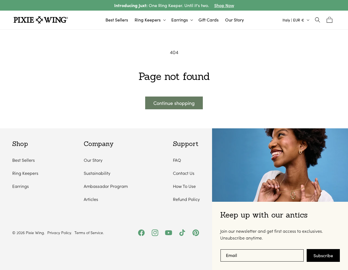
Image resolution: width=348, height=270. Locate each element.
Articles (91, 199)
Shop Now (224, 5)
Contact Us (183, 173)
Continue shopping (174, 103)
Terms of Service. (89, 233)
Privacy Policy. (59, 233)
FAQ (177, 160)
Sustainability (97, 173)
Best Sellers (23, 160)
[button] (149, 20)
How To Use (184, 186)
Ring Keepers (25, 173)
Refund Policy (186, 199)
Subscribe (323, 255)
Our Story (93, 160)
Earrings (20, 186)
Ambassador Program (106, 186)
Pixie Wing (35, 232)
